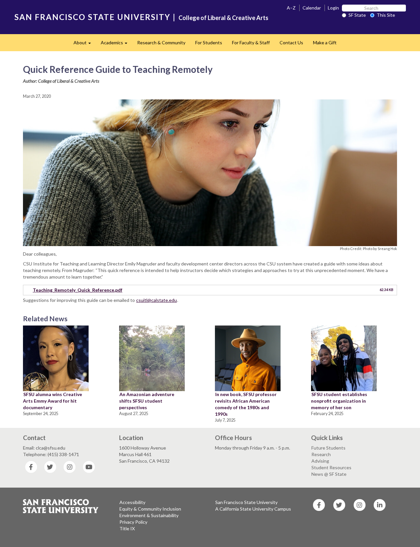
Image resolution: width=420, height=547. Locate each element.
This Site (386, 15)
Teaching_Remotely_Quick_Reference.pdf (77, 290)
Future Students (328, 448)
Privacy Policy (133, 522)
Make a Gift (325, 42)
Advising (320, 461)
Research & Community (161, 42)
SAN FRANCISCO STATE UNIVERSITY (92, 17)
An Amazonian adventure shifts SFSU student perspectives (146, 400)
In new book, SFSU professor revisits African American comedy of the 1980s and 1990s (246, 404)
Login (333, 8)
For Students (208, 42)
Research (321, 454)
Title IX (127, 528)
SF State (357, 15)
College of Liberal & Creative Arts (223, 17)
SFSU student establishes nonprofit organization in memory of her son (339, 400)
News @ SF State (328, 474)
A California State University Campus (253, 509)
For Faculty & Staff (251, 42)
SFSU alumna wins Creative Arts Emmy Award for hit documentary (52, 400)
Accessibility (132, 502)
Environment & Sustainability (148, 515)
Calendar (312, 8)
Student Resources (331, 467)
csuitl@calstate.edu (156, 300)
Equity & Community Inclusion (150, 509)
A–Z (291, 8)
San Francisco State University (246, 502)
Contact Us (291, 42)
